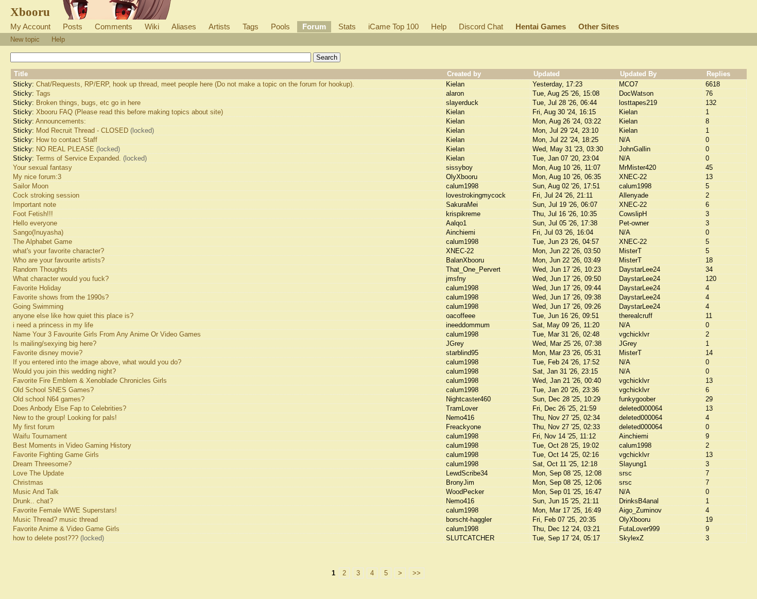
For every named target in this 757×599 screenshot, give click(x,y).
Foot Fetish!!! (33, 214)
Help (438, 26)
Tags (251, 26)
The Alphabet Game (42, 241)
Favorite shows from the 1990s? (61, 297)
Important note (34, 204)
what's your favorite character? (58, 251)
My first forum (34, 427)
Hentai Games (540, 26)
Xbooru (30, 12)
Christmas (28, 482)
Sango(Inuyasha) (38, 232)
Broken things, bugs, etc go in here (88, 103)
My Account (30, 26)
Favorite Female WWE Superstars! (65, 510)
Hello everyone (35, 223)
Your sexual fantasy (42, 167)
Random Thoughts (40, 269)
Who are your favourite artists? (59, 260)
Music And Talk (36, 492)
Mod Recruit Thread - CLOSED (82, 130)
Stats (347, 26)
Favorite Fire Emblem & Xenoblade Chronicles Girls (90, 380)
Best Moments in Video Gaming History (72, 445)
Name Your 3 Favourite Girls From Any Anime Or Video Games (107, 334)
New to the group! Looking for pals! (65, 417)
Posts (72, 26)
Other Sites (598, 26)
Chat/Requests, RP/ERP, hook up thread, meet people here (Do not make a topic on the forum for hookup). (195, 84)
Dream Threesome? (42, 464)
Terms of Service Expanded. (78, 158)
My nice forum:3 (37, 177)
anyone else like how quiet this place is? (73, 316)
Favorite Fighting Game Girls (56, 455)
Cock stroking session (46, 195)
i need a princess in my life (53, 325)
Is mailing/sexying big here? (54, 343)
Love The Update (38, 473)
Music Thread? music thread (55, 519)
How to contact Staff (66, 140)
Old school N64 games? (48, 399)
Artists (219, 26)
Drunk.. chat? (33, 501)
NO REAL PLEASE (65, 149)
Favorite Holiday (37, 288)
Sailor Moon (30, 186)
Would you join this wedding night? (64, 371)
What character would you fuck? (61, 279)
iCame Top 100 (393, 26)
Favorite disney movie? (47, 353)
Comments (113, 26)
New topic (25, 39)
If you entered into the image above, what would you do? (97, 362)
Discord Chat (481, 26)
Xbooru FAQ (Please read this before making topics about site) (129, 112)
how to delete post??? (45, 538)
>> (416, 573)
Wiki (152, 26)
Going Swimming (38, 306)
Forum (314, 26)
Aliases (183, 26)
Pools (280, 26)
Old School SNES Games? (53, 390)
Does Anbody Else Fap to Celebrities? (69, 408)
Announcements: (61, 121)
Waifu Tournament (40, 436)
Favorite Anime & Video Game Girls (66, 529)
